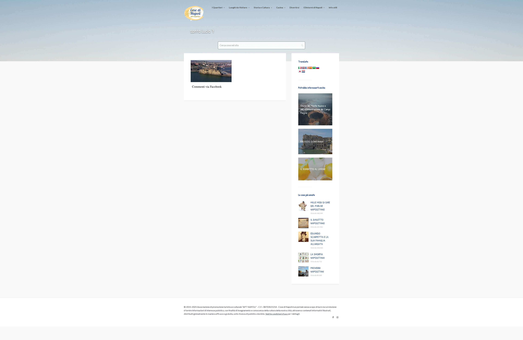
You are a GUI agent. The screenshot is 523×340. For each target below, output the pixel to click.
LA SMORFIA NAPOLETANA (318, 256)
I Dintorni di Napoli (312, 7)
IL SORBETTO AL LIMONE (313, 169)
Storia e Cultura (262, 7)
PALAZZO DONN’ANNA (311, 141)
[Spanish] (310, 68)
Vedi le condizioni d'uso (276, 314)
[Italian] (300, 68)
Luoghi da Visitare (238, 7)
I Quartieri (217, 7)
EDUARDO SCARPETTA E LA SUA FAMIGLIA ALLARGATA (319, 239)
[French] (307, 68)
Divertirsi (294, 7)
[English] (303, 68)
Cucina (279, 7)
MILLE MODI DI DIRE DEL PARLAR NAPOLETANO (320, 205)
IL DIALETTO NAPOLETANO (318, 221)
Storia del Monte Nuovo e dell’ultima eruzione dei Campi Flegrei (315, 109)
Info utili (333, 7)
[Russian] (317, 68)
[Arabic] (314, 68)
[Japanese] (300, 71)
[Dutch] (303, 71)
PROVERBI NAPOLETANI (317, 269)
